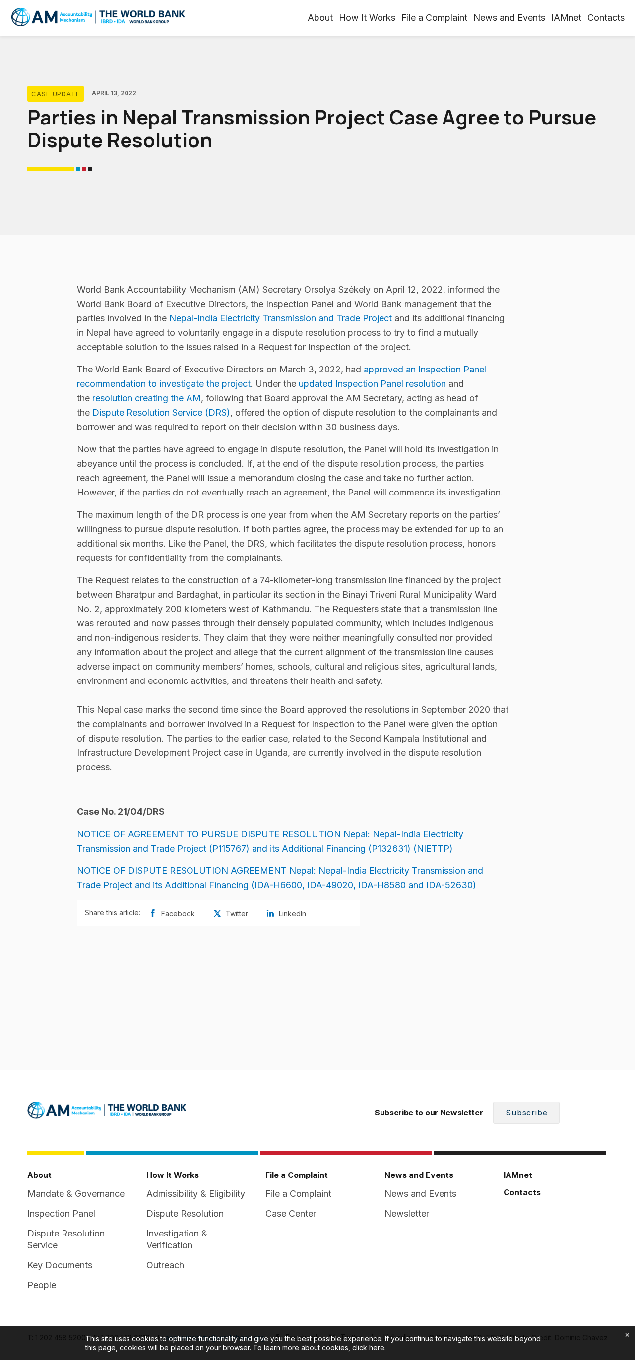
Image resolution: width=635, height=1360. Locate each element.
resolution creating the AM (146, 398)
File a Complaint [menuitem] (434, 17)
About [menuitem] (320, 17)
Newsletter (406, 1213)
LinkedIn (292, 913)
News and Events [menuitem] (509, 17)
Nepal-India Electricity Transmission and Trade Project (280, 318)
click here (368, 1347)
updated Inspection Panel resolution (373, 383)
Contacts (606, 17)
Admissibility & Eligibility (195, 1193)
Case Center (290, 1213)
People (41, 1285)
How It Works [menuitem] (367, 17)
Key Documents (59, 1265)
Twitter (237, 913)
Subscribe (526, 1112)
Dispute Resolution (185, 1213)
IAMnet (566, 17)
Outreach (165, 1265)
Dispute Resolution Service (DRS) (161, 412)
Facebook (178, 913)
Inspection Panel (61, 1213)
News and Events (420, 1193)
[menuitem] (566, 18)
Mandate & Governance (76, 1193)
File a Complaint (298, 1193)
